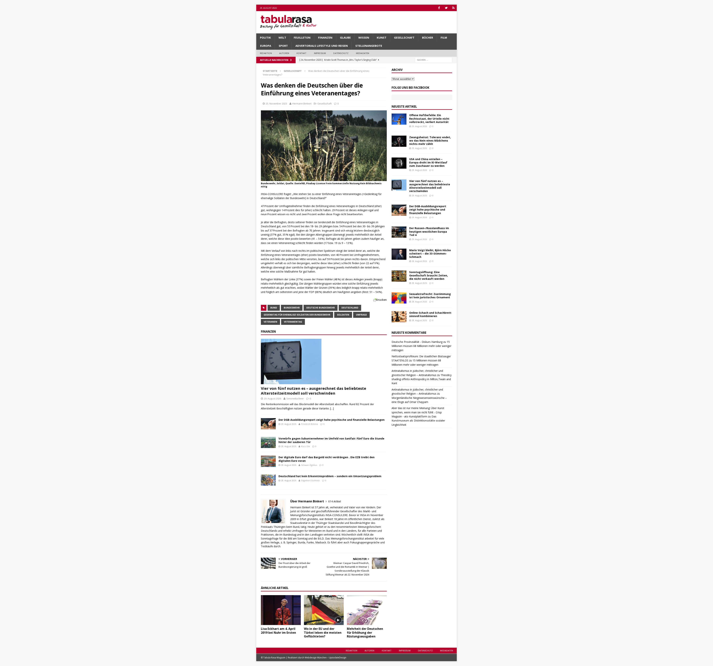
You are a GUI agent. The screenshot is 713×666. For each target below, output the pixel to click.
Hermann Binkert (301, 103)
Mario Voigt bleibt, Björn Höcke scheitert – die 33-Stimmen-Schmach (430, 253)
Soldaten (343, 314)
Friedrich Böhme (309, 424)
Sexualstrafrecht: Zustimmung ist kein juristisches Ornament (430, 295)
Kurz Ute (305, 446)
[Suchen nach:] (433, 59)
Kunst (381, 37)
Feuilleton (302, 37)
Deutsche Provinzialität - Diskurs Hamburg (417, 342)
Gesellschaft (404, 37)
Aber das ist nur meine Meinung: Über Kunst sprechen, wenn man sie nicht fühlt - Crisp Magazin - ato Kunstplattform (418, 412)
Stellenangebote (368, 45)
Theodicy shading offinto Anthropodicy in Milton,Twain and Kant (422, 379)
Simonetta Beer (295, 398)
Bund (273, 307)
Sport (283, 45)
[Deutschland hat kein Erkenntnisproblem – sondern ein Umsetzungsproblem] (268, 480)
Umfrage (361, 314)
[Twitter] (446, 8)
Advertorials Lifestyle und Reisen (321, 45)
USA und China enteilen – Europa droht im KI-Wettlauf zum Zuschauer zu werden (428, 162)
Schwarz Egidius (309, 465)
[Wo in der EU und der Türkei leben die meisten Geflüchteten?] (324, 610)
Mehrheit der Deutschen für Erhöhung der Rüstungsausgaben (365, 633)
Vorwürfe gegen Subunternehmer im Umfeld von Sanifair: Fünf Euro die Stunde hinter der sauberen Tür (331, 440)
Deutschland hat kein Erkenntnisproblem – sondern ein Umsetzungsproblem (330, 476)
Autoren (284, 53)
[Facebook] (439, 8)
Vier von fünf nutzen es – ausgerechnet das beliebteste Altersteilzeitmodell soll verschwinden (313, 391)
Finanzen (325, 37)
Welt (282, 37)
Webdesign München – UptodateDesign (325, 657)
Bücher (427, 37)
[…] (332, 408)
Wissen (363, 37)
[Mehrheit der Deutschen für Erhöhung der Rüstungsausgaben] (367, 610)
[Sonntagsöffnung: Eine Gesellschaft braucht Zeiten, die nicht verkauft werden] (399, 276)
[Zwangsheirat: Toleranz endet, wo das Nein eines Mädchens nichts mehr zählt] (399, 141)
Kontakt (301, 53)
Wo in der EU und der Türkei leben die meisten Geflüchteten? (322, 633)
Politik (265, 37)
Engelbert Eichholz (310, 480)
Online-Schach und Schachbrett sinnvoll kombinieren (430, 314)
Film (444, 37)
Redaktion (266, 53)
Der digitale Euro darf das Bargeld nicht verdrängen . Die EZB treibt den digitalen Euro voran (327, 458)
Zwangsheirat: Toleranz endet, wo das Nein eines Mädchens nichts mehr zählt (430, 140)
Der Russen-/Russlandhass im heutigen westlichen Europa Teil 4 (429, 231)
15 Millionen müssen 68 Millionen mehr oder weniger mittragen (421, 346)
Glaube (345, 37)
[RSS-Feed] (453, 8)
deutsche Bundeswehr (320, 307)
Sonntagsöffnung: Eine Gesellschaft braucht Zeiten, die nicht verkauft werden (428, 275)
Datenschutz (340, 53)
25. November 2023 (276, 103)
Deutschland (349, 307)
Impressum (320, 53)
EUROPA (265, 45)
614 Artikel (334, 501)
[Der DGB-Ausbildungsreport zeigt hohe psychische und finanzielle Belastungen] (268, 423)
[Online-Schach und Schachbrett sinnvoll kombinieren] (399, 316)
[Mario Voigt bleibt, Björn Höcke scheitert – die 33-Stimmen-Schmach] (399, 254)
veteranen (270, 321)
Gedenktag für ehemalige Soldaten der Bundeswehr (297, 314)
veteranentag (293, 321)
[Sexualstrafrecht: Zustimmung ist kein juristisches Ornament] (399, 298)
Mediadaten (362, 53)
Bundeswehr (292, 307)
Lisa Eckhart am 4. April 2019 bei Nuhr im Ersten (278, 631)
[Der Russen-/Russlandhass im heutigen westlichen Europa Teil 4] (399, 232)
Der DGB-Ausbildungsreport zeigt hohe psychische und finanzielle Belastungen (332, 419)
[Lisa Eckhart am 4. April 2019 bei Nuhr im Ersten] (281, 610)
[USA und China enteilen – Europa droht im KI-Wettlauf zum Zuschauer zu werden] (399, 163)
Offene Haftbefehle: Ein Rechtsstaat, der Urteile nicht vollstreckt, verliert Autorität (429, 118)
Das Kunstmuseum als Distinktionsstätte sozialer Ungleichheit (418, 420)
